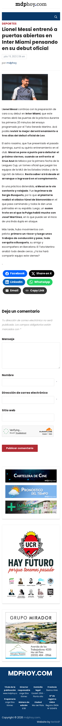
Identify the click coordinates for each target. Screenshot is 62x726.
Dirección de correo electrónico (25, 393)
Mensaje (8, 339)
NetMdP (55, 722)
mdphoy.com (30, 673)
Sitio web (8, 410)
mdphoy (12, 63)
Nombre (8, 375)
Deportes (9, 24)
